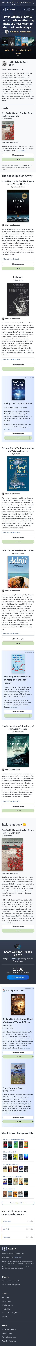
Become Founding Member (11, 1313)
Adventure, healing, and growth (13, 1140)
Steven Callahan (19, 553)
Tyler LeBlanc (25, 31)
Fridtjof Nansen (19, 454)
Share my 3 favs (19, 977)
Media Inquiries (7, 1305)
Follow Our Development (11, 1285)
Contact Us (6, 1309)
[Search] (24, 9)
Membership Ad (29, 378)
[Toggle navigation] (32, 9)
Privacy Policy (7, 1333)
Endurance (18, 277)
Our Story (5, 1297)
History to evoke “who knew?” (13, 1176)
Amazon (18, 159)
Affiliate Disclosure (9, 1329)
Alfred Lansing (19, 280)
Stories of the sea (9, 1189)
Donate (5, 1317)
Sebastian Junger (19, 731)
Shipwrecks (7, 1221)
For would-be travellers (11, 1164)
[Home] (9, 9)
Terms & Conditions (9, 1337)
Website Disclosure (9, 1341)
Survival (6, 1229)
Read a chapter (19, 155)
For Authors (6, 1301)
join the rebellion (22, 167)
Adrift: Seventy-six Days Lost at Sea (18, 550)
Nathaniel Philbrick (19, 187)
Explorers (6, 1237)
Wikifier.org (18, 1257)
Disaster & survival (9, 1152)
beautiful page (15, 959)
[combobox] (24, 9)
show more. (22, 151)
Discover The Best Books (11, 1281)
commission (26, 165)
